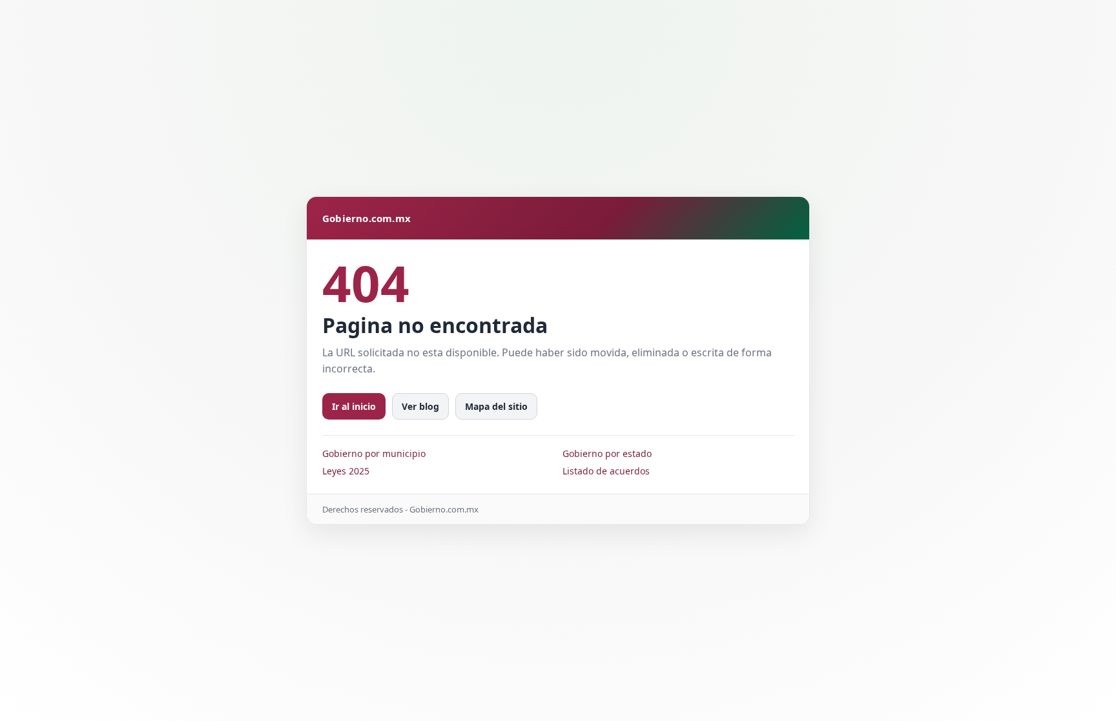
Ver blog (420, 406)
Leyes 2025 (345, 471)
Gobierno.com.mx (366, 218)
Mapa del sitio (496, 406)
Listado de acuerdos (606, 471)
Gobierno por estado (607, 453)
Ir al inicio (354, 406)
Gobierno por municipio (374, 453)
